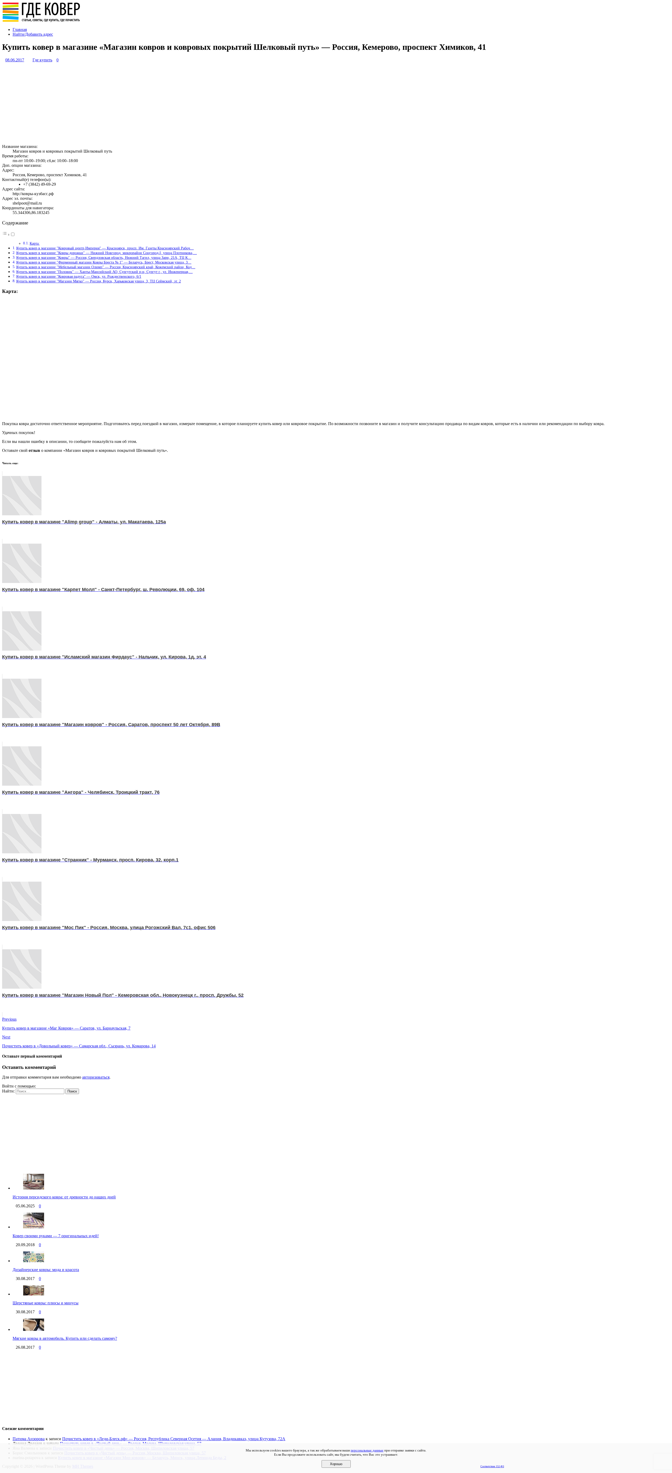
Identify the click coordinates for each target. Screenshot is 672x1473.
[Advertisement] (159, 103)
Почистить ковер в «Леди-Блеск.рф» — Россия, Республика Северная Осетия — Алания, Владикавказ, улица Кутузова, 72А (173, 1439)
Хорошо (336, 1464)
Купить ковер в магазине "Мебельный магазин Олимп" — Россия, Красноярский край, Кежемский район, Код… (105, 267)
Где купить (42, 60)
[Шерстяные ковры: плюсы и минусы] (33, 1294)
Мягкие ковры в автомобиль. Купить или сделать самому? (65, 1338)
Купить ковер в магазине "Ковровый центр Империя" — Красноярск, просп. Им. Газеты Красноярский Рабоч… (105, 248)
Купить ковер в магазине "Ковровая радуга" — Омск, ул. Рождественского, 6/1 (78, 276)
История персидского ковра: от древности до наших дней (64, 1197)
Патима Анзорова (29, 1439)
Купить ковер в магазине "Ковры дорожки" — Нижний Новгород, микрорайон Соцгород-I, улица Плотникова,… (106, 253)
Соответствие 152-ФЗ (492, 1466)
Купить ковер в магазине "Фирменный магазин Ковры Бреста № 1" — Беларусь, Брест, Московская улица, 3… (103, 262)
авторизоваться (95, 1077)
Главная (20, 29)
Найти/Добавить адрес (33, 34)
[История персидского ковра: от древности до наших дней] (33, 1188)
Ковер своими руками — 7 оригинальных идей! (56, 1236)
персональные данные (367, 1450)
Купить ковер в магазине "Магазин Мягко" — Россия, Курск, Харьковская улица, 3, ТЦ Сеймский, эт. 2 (98, 281)
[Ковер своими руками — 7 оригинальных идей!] (33, 1227)
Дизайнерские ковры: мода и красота (46, 1269)
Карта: (35, 243)
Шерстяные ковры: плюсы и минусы (45, 1303)
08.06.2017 (14, 60)
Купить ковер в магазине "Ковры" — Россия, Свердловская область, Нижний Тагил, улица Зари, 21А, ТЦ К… (103, 257)
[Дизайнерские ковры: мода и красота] (33, 1260)
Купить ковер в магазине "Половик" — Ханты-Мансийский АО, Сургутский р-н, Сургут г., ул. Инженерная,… (104, 272)
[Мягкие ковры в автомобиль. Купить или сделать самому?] (33, 1329)
